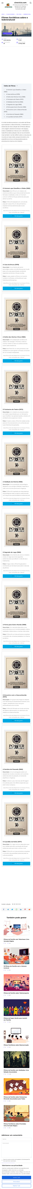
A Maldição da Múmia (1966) (14, 102)
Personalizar (16, 1181)
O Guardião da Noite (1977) (14, 117)
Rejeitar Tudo (16, 1185)
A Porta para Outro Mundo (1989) (16, 107)
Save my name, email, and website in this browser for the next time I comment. (16, 1160)
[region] (16, 1176)
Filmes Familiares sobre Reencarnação (16, 1045)
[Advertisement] (16, 65)
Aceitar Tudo (16, 1177)
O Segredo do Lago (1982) (14, 104)
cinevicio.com (20, 3)
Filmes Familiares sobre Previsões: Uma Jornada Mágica (15, 1124)
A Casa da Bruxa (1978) (13, 94)
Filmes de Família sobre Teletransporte (16, 993)
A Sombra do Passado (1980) (14, 114)
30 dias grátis (19, 216)
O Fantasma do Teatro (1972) (14, 99)
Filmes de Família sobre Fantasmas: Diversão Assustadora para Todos (15, 1098)
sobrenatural (7, 33)
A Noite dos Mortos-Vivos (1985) (15, 97)
